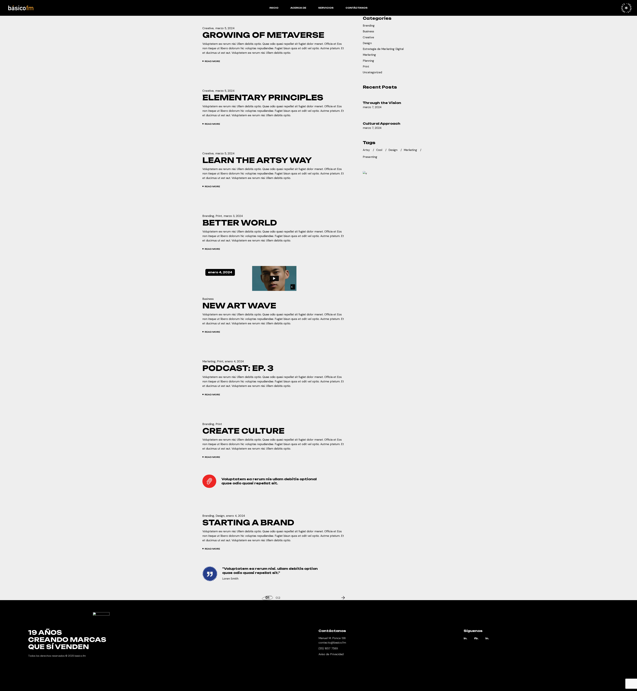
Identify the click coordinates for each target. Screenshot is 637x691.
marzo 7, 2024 (372, 107)
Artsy (366, 150)
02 (278, 597)
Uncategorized (372, 72)
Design (220, 516)
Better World (239, 222)
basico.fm (80, 656)
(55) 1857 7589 (328, 648)
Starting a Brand (248, 522)
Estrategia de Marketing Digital (383, 49)
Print (219, 216)
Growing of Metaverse (263, 35)
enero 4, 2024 (220, 272)
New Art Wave (239, 305)
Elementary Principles (262, 97)
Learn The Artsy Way (257, 160)
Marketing (209, 361)
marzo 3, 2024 (233, 216)
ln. (465, 638)
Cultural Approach (381, 124)
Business (208, 299)
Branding (208, 216)
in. (487, 638)
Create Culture (243, 430)
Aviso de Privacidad (331, 654)
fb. (476, 638)
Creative (208, 28)
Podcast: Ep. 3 (238, 368)
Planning (368, 61)
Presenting (370, 157)
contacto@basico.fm (332, 642)
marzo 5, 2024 (225, 28)
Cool (379, 150)
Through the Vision (382, 103)
